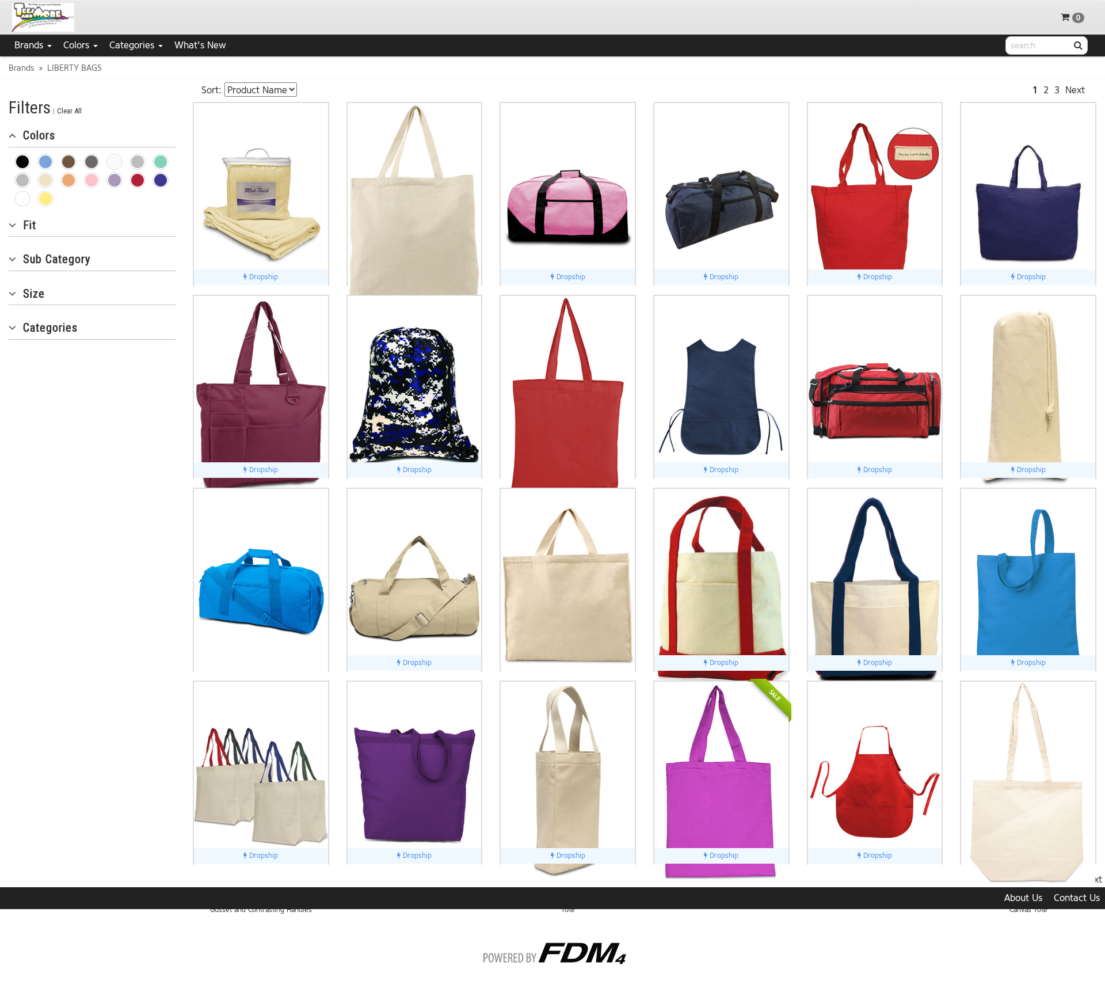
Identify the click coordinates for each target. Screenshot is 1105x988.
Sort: (211, 90)
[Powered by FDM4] (552, 951)
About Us (1023, 898)
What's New (200, 45)
